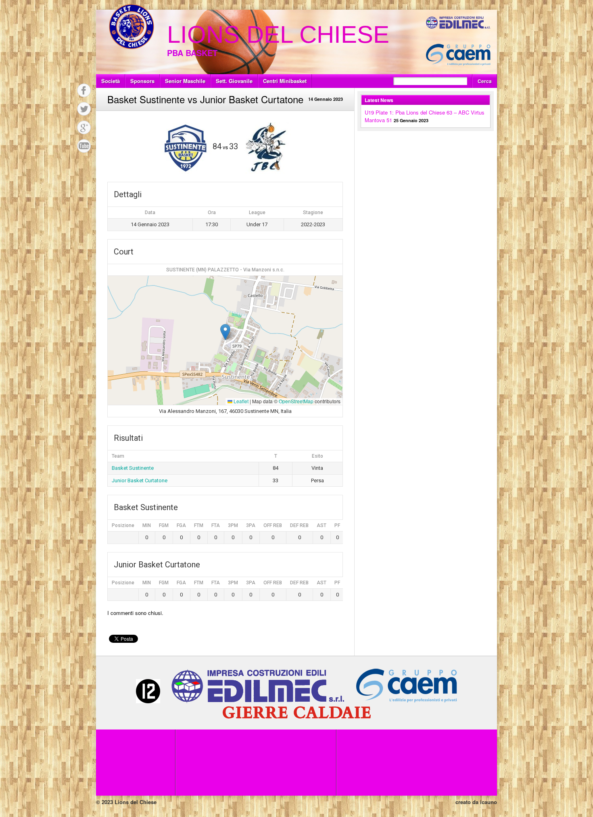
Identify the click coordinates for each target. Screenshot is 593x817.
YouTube (84, 146)
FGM (164, 525)
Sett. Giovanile (234, 81)
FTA (215, 525)
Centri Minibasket (285, 81)
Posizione (123, 525)
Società (110, 81)
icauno (488, 802)
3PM (233, 525)
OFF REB (272, 525)
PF (337, 525)
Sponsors (142, 81)
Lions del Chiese (278, 34)
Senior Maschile (185, 81)
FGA (181, 525)
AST (321, 525)
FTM (198, 525)
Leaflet (240, 401)
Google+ (84, 127)
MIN (146, 525)
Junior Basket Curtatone (139, 480)
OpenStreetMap (296, 401)
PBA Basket (192, 52)
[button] (225, 332)
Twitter (84, 109)
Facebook (84, 90)
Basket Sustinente (133, 468)
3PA (250, 525)
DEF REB (299, 525)
